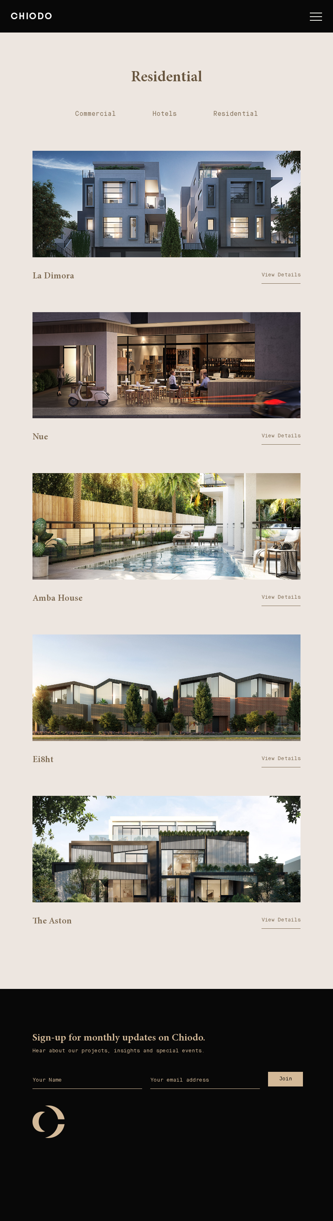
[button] (316, 18)
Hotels (164, 113)
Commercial (95, 113)
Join (285, 1078)
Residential (235, 113)
